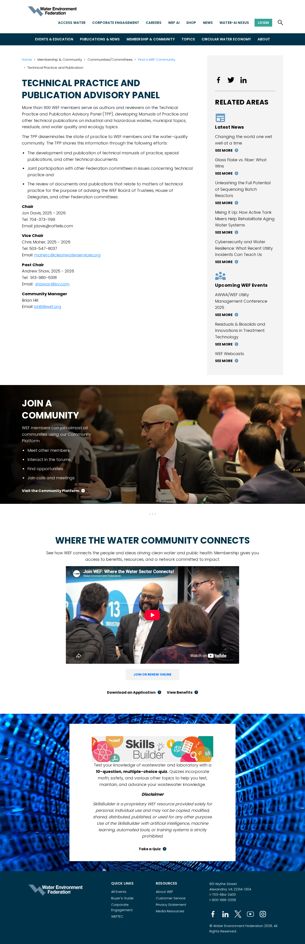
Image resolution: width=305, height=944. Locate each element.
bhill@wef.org (47, 306)
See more (224, 150)
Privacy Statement (171, 904)
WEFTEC (117, 916)
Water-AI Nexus (234, 22)
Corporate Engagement (115, 22)
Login (263, 22)
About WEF (164, 891)
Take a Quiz (150, 849)
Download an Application (131, 692)
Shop (191, 22)
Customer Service (171, 898)
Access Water (72, 22)
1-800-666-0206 (222, 900)
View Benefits (179, 692)
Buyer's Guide (122, 898)
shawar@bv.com (52, 284)
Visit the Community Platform (50, 490)
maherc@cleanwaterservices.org (67, 255)
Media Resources (170, 911)
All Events (118, 891)
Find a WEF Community (156, 59)
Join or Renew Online (152, 674)
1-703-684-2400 (222, 894)
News (208, 22)
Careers (153, 22)
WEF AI (174, 22)
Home (27, 59)
